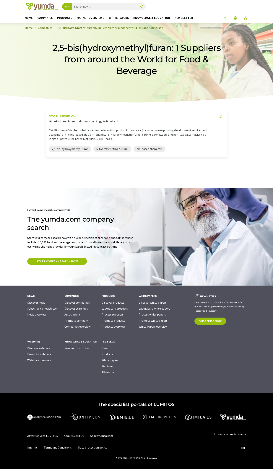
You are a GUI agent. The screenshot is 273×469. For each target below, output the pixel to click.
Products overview (113, 326)
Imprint (32, 447)
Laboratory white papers (154, 308)
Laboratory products (115, 308)
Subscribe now (210, 321)
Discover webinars (38, 348)
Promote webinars (39, 354)
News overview (36, 314)
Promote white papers (153, 320)
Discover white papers (153, 302)
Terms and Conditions (58, 447)
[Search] (141, 7)
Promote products (113, 320)
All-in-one (108, 372)
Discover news (36, 302)
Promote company (76, 320)
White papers (110, 360)
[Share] (225, 18)
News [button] (29, 18)
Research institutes (76, 348)
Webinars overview (39, 360)
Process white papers (152, 314)
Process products (113, 314)
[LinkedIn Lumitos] (243, 447)
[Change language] (235, 18)
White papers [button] (119, 18)
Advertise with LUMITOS (42, 436)
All (65, 6)
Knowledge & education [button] (151, 18)
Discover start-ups (76, 308)
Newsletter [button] (184, 18)
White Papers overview (153, 326)
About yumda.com (101, 436)
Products (107, 354)
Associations (72, 314)
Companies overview (77, 326)
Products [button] (64, 18)
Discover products (113, 302)
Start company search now (57, 261)
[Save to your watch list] (220, 116)
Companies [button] (45, 18)
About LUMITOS (74, 436)
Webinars (107, 366)
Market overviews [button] (90, 18)
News (105, 348)
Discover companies (77, 302)
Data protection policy (92, 447)
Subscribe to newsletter (42, 308)
